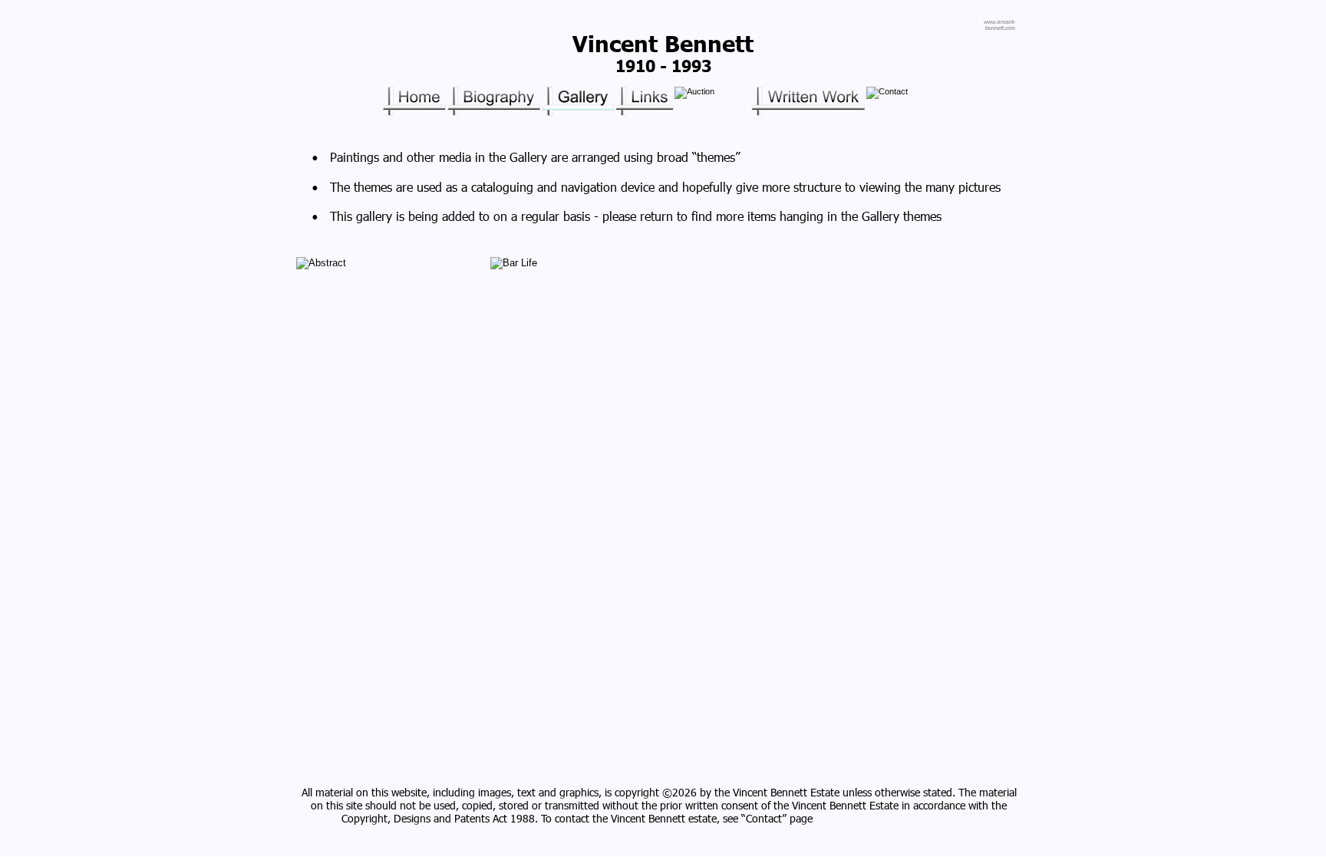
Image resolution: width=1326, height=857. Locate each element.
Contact (764, 818)
